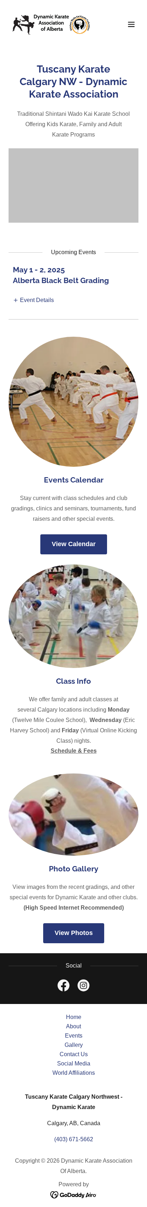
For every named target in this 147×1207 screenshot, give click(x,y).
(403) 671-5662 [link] (73, 1139)
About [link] (73, 1026)
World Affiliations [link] (73, 1073)
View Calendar (74, 544)
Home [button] (73, 1017)
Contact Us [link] (74, 1054)
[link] (51, 24)
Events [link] (73, 1036)
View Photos (74, 932)
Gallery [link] (74, 1045)
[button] (131, 24)
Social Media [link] (73, 1063)
